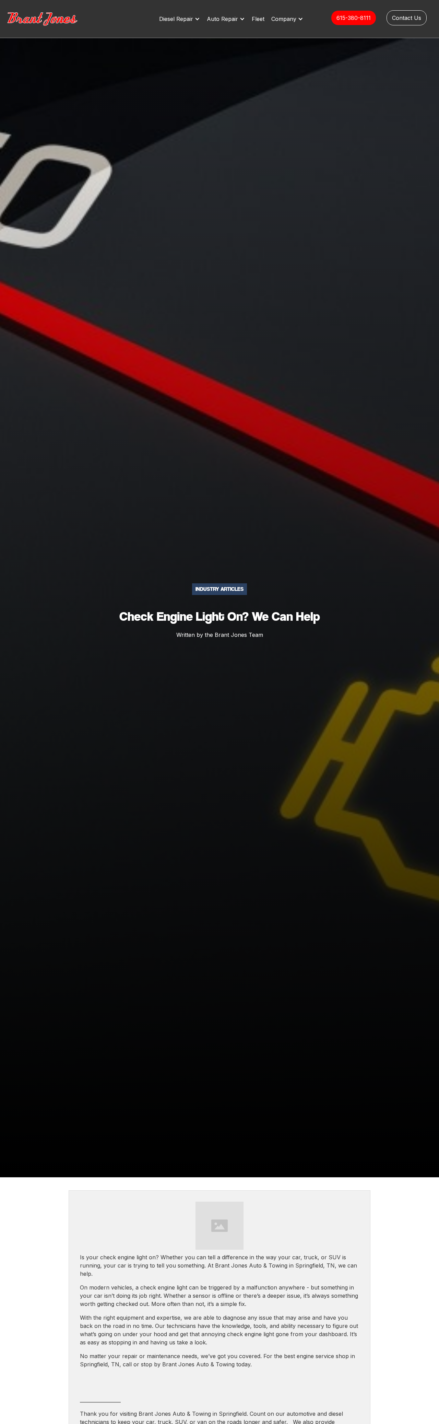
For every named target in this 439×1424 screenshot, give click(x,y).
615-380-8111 (353, 17)
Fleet (258, 18)
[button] (181, 19)
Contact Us (406, 17)
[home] (50, 19)
